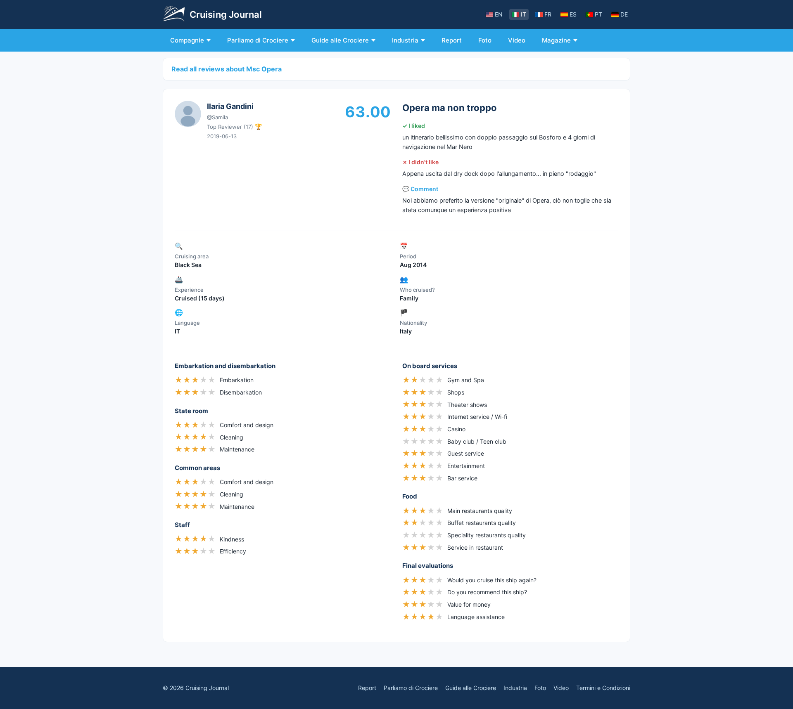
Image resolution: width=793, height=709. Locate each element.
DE (624, 14)
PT (598, 14)
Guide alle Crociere (340, 40)
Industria (405, 40)
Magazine (556, 40)
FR (547, 14)
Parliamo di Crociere (257, 40)
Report (452, 40)
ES (573, 14)
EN (499, 14)
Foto (484, 40)
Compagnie (187, 40)
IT (523, 14)
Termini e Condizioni (603, 687)
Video (516, 40)
